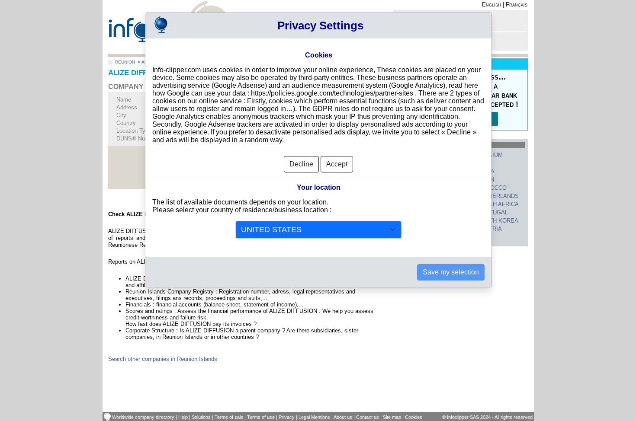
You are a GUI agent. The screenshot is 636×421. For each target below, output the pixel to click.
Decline (301, 164)
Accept (336, 164)
